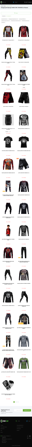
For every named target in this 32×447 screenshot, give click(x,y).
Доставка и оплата (2, 428)
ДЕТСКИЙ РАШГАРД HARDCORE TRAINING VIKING (8, 239)
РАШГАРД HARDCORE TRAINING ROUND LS (8, 305)
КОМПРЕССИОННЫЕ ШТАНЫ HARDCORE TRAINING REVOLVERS (8, 328)
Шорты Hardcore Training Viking (8, 106)
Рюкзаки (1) (3, 22)
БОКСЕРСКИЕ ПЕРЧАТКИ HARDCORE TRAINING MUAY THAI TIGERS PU (8, 394)
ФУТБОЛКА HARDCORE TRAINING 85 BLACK (8, 150)
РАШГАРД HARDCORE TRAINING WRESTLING (23, 150)
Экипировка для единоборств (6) (15, 20)
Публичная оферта (19, 428)
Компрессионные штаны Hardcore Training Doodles (8, 62)
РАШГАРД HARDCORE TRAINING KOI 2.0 (24, 128)
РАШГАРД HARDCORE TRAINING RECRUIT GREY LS (24, 350)
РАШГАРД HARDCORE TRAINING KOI (24, 239)
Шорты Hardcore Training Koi (23, 106)
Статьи (1, 430)
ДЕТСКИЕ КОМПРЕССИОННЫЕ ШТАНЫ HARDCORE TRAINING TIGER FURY (8, 195)
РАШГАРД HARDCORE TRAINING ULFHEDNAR (23, 283)
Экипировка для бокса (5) (25, 20)
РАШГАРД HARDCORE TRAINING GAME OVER (8, 172)
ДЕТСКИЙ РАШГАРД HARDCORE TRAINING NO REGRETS (24, 328)
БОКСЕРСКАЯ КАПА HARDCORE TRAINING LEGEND (24, 84)
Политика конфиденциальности (20, 425)
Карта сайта (18, 430)
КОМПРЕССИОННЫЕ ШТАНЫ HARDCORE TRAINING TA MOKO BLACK (8, 284)
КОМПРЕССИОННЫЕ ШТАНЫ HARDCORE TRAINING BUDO (8, 217)
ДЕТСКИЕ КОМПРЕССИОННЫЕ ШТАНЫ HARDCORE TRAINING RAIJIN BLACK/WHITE (8, 350)
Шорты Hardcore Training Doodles (24, 62)
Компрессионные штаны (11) (6, 20)
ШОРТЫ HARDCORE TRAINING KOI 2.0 (23, 172)
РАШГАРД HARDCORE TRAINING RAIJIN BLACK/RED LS (8, 261)
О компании (2, 425)
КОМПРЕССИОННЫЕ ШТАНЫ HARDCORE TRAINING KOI (24, 306)
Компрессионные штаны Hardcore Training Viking (8, 84)
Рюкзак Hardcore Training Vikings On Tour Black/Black (8, 129)
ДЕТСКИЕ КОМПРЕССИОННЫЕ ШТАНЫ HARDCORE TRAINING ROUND (23, 261)
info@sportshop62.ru (4, 442)
